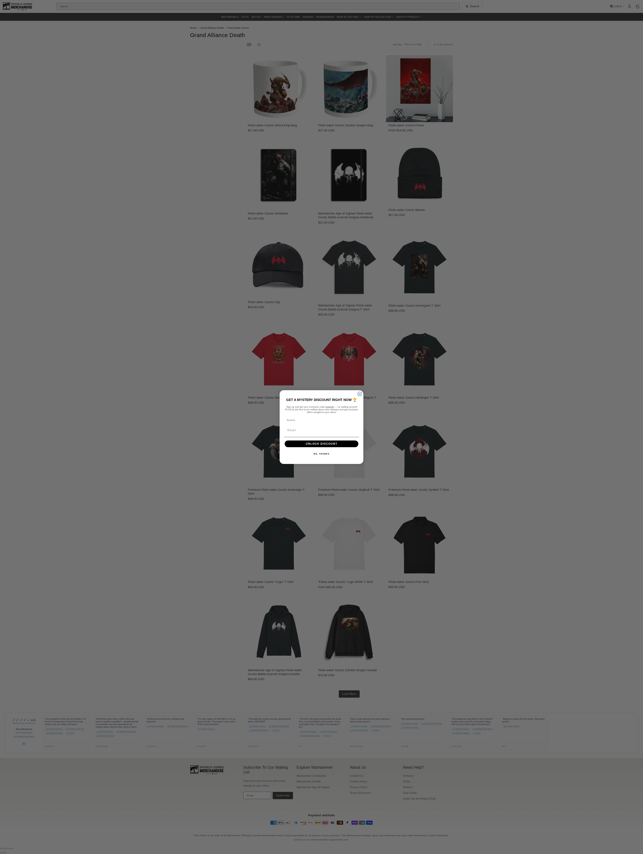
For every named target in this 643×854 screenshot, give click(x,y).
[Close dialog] (360, 394)
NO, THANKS (322, 454)
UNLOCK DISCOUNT (321, 443)
